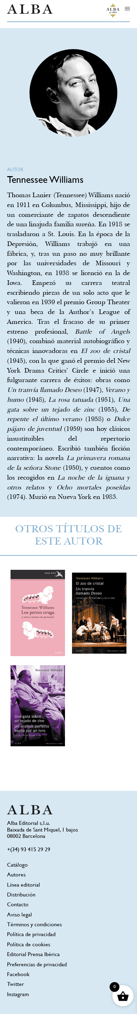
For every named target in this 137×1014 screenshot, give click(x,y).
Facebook (18, 975)
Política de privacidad (31, 935)
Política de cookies (28, 945)
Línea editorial (23, 885)
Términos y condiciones (34, 925)
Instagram (18, 995)
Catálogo (17, 865)
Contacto (17, 905)
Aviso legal (19, 915)
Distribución (21, 895)
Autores (16, 875)
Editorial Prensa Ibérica (33, 955)
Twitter (15, 984)
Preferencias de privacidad (37, 965)
